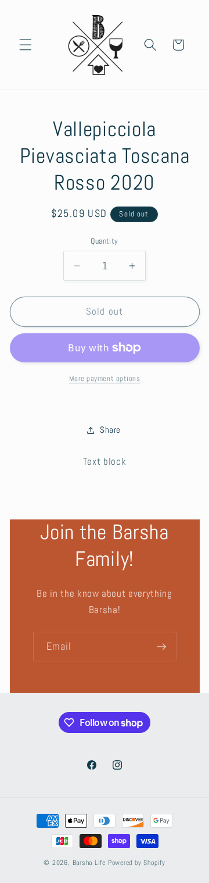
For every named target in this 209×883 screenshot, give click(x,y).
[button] (25, 45)
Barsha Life (89, 862)
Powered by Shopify (136, 862)
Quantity (104, 241)
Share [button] (110, 430)
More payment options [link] (104, 378)
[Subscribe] (161, 647)
